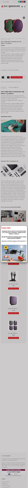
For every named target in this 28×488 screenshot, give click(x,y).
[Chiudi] (25, 227)
